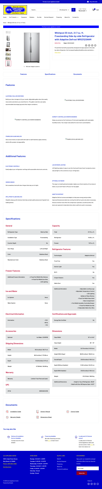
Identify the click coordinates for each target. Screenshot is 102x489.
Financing (59, 17)
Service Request (48, 17)
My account (82, 10)
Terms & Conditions (62, 469)
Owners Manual (45, 411)
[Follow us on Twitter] (92, 484)
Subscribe (82, 473)
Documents (77, 74)
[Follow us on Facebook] (88, 484)
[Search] (73, 10)
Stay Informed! (93, 1)
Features (23, 74)
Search (59, 459)
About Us (67, 17)
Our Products (13, 17)
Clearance (24, 17)
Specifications (50, 74)
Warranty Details (15, 417)
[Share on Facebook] (86, 45)
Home (4, 17)
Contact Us (75, 17)
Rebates (32, 17)
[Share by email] (95, 45)
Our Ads (39, 17)
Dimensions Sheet (46, 417)
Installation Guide (15, 411)
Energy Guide (75, 411)
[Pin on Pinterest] (89, 45)
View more (58, 52)
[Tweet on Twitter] (92, 45)
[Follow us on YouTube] (98, 484)
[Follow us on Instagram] (95, 484)
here (49, 440)
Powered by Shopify (8, 483)
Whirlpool (58, 43)
